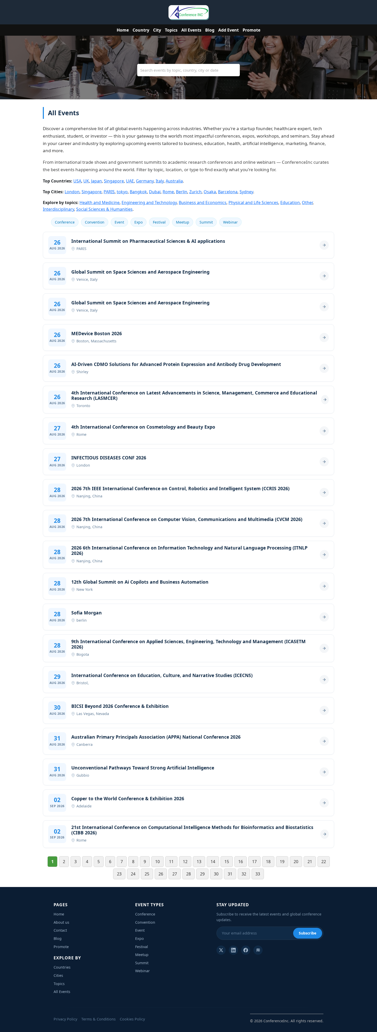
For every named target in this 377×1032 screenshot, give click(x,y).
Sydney (246, 192)
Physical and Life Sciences (253, 202)
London (72, 192)
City (157, 30)
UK (86, 181)
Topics (171, 30)
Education (290, 202)
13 (199, 861)
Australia (174, 181)
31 (230, 874)
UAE (130, 181)
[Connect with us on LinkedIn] (233, 950)
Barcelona (227, 192)
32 (244, 874)
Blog (209, 30)
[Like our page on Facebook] (245, 950)
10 (157, 861)
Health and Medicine (100, 202)
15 (226, 861)
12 (185, 861)
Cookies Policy (132, 1019)
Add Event (228, 30)
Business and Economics (202, 202)
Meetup (182, 222)
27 (174, 874)
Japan (96, 181)
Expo (138, 222)
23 (119, 874)
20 (296, 861)
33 (257, 874)
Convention (94, 222)
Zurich (195, 192)
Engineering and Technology (149, 202)
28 (188, 874)
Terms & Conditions (98, 1019)
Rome (168, 192)
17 (254, 861)
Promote (251, 30)
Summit (206, 222)
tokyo (122, 192)
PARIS (109, 192)
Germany (145, 181)
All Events (191, 30)
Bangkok (138, 192)
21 (309, 861)
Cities (58, 975)
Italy (160, 181)
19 (282, 861)
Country (141, 30)
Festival (159, 222)
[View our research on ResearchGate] (258, 950)
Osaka (210, 192)
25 (147, 874)
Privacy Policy (65, 1019)
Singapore (114, 181)
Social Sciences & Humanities (104, 209)
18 (268, 861)
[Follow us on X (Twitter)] (221, 950)
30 (216, 874)
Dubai (155, 192)
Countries (62, 967)
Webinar (230, 222)
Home (123, 30)
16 (240, 861)
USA (77, 181)
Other (307, 202)
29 (202, 874)
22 (323, 861)
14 (213, 861)
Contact (60, 930)
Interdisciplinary (58, 209)
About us (61, 922)
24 (133, 874)
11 (171, 861)
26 (160, 874)
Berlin (181, 192)
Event (119, 222)
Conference (65, 222)
